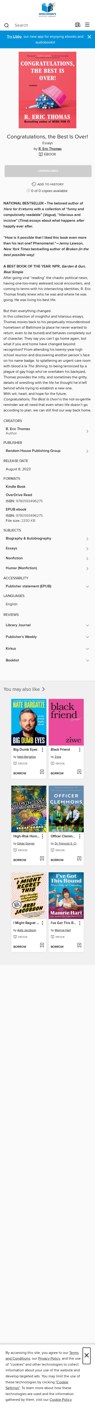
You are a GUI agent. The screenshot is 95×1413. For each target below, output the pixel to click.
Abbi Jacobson (26, 930)
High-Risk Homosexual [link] (26, 836)
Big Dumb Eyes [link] (25, 750)
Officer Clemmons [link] (64, 836)
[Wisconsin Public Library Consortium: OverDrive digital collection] (47, 9)
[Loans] (78, 25)
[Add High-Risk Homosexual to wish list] (42, 859)
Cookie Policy (60, 1399)
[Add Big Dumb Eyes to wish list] (42, 772)
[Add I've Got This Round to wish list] (79, 946)
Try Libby (14, 36)
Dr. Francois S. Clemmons (67, 843)
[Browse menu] (87, 25)
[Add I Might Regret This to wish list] (42, 946)
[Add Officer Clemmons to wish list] (79, 859)
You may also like (22, 689)
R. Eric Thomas (50, 149)
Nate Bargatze (26, 757)
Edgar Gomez (26, 843)
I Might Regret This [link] (26, 923)
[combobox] (38, 25)
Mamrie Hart (63, 930)
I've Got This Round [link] (64, 923)
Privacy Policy (49, 1358)
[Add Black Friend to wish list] (79, 772)
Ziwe (58, 757)
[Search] (6, 25)
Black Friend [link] (60, 750)
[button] (48, 171)
